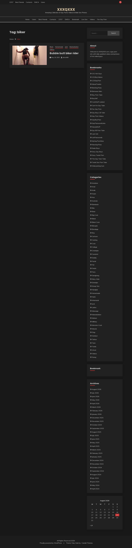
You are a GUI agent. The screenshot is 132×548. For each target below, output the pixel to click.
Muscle (94, 329)
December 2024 (97, 460)
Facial (94, 261)
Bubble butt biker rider (64, 53)
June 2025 (95, 439)
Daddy (94, 258)
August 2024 (96, 475)
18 (96, 515)
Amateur (95, 183)
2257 (11, 2)
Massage (95, 311)
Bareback (95, 204)
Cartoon (95, 236)
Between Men (97, 91)
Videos (92, 19)
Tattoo (94, 339)
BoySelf (95, 98)
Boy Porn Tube (97, 95)
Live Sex (84, 19)
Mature (94, 318)
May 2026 (95, 400)
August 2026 (96, 389)
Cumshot (95, 254)
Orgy (93, 332)
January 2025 (96, 457)
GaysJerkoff (96, 127)
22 (113, 515)
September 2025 (98, 428)
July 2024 (95, 478)
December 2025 (97, 418)
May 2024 (95, 485)
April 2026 (95, 403)
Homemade (59, 47)
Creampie (95, 251)
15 (113, 512)
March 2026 (96, 407)
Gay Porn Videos (98, 116)
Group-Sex (95, 286)
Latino (94, 307)
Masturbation (73, 47)
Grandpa (95, 283)
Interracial (95, 300)
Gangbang (95, 275)
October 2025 (97, 425)
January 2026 (96, 414)
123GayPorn (96, 81)
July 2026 (95, 393)
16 (117, 512)
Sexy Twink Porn (98, 155)
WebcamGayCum (98, 166)
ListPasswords (97, 137)
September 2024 (98, 471)
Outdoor (95, 336)
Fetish (94, 268)
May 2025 (95, 443)
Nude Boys (96, 148)
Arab (93, 190)
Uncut (94, 350)
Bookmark (75, 19)
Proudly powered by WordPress (51, 543)
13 (105, 512)
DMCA (36, 2)
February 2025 (97, 453)
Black (51, 47)
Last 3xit (95, 134)
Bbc (93, 208)
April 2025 (95, 446)
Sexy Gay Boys (97, 152)
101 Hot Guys (97, 74)
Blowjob (95, 226)
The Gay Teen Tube (99, 159)
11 (96, 512)
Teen (94, 343)
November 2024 (97, 464)
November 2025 (97, 421)
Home (27, 19)
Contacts (29, 2)
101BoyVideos (97, 77)
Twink (94, 347)
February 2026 (97, 411)
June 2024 (95, 482)
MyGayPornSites (98, 141)
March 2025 (96, 450)
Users (43, 2)
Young (94, 357)
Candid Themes (87, 543)
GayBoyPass (96, 120)
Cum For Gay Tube (98, 105)
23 (117, 515)
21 (109, 515)
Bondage (95, 229)
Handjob (95, 290)
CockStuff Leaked (98, 102)
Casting (94, 240)
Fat (93, 265)
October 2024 (97, 467)
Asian (94, 194)
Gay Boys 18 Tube (98, 113)
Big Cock (95, 215)
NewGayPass (97, 145)
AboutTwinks (96, 84)
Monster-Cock (97, 325)
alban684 (66, 57)
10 (92, 512)
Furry (93, 272)
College (94, 247)
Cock (93, 244)
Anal (93, 187)
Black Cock (96, 222)
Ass (93, 197)
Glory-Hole (95, 279)
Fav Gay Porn (102, 19)
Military (94, 322)
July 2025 (95, 435)
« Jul (91, 525)
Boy (93, 233)
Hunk (94, 297)
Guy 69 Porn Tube (98, 130)
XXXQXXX (66, 9)
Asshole (95, 201)
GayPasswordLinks (98, 123)
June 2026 (95, 396)
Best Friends (19, 2)
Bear (93, 211)
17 (92, 515)
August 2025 (96, 432)
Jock (66, 47)
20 (105, 515)
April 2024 (95, 489)
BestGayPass (97, 88)
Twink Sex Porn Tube (99, 162)
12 (101, 512)
